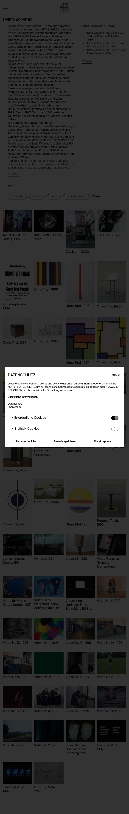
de (114, 374)
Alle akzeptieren (103, 441)
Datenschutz (15, 404)
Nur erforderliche (26, 441)
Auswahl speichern (65, 441)
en (119, 374)
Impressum (14, 407)
